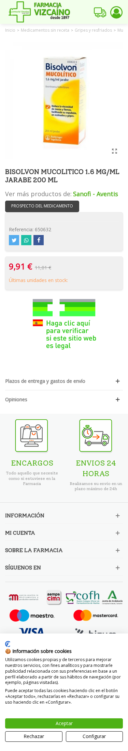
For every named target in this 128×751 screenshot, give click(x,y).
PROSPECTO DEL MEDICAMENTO (42, 206)
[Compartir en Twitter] (14, 240)
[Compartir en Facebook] (38, 240)
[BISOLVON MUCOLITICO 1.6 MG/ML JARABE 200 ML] (114, 151)
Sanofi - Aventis (95, 194)
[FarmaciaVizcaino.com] (39, 11)
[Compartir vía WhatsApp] (26, 240)
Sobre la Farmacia (34, 550)
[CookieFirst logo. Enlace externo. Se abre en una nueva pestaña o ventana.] (7, 644)
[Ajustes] (116, 11)
